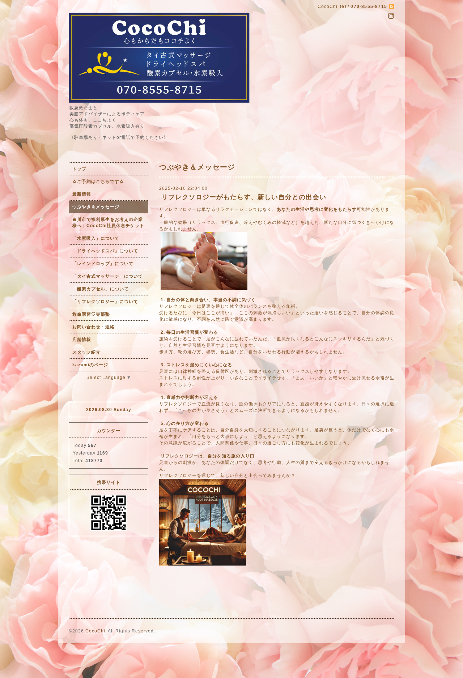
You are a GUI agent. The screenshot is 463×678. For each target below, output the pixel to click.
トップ (79, 168)
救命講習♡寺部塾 (91, 314)
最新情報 (81, 194)
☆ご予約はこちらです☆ (98, 181)
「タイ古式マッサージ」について (107, 276)
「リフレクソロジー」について (105, 301)
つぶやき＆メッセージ (95, 206)
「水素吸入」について (95, 238)
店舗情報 (81, 339)
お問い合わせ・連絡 (93, 326)
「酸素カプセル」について (100, 288)
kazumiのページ (90, 364)
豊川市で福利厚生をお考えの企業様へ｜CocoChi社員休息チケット (108, 222)
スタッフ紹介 (86, 352)
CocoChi (95, 631)
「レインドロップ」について (102, 263)
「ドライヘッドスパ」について (105, 250)
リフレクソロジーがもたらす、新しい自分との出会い (245, 197)
